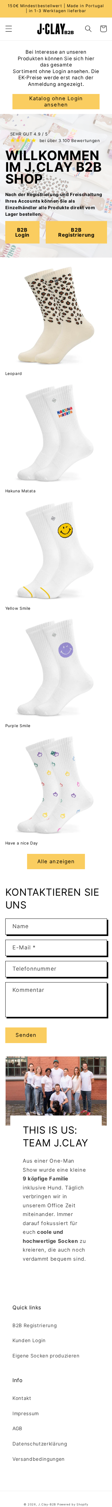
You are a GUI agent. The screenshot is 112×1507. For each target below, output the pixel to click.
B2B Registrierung (34, 1325)
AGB (17, 1428)
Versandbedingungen (38, 1459)
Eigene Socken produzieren (46, 1356)
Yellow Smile (18, 608)
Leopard (13, 373)
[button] (8, 28)
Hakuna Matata (20, 491)
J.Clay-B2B (47, 1504)
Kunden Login (29, 1340)
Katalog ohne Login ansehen (56, 101)
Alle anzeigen (56, 861)
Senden (26, 1035)
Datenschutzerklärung (39, 1444)
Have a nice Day (21, 843)
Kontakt (21, 1398)
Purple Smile (18, 725)
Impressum (25, 1413)
